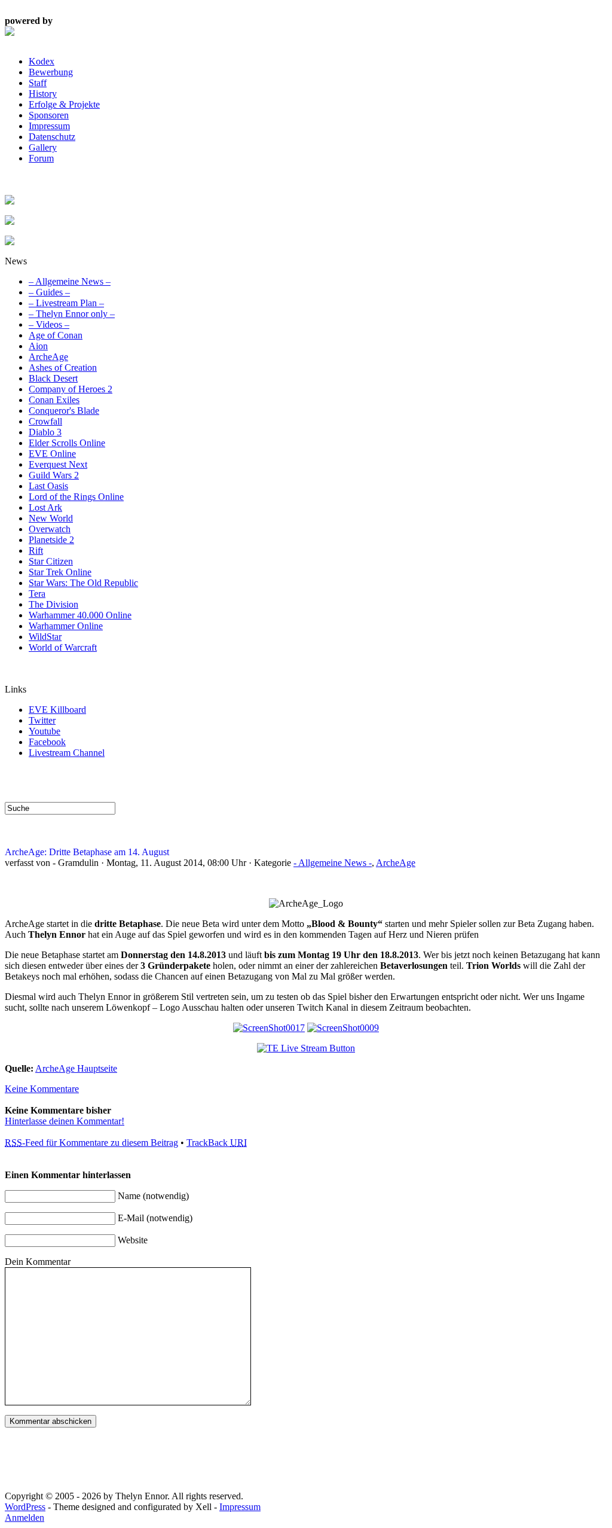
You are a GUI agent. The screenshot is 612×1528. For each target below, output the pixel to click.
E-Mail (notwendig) (155, 1218)
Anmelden (24, 1517)
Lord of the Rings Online (76, 497)
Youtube (44, 731)
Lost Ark (45, 507)
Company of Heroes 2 (70, 389)
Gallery (43, 147)
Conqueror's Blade (64, 410)
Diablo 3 (45, 432)
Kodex (41, 61)
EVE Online (52, 454)
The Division (53, 604)
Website (133, 1240)
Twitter (42, 720)
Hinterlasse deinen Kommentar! (64, 1121)
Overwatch (50, 529)
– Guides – (49, 292)
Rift (36, 550)
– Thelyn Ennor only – (72, 314)
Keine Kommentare (42, 1089)
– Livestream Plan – (66, 303)
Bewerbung (51, 72)
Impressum (49, 126)
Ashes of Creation (63, 367)
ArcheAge (48, 357)
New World (51, 518)
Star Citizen (51, 561)
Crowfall (45, 421)
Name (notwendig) (153, 1196)
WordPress (25, 1507)
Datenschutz (52, 137)
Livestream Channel (67, 753)
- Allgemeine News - (332, 863)
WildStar (45, 637)
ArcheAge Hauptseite (76, 1068)
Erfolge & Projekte (64, 104)
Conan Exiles (54, 400)
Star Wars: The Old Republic (83, 583)
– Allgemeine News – (70, 281)
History (43, 94)
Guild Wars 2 (54, 475)
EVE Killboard (57, 709)
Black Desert (53, 378)
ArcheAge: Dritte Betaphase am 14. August (87, 852)
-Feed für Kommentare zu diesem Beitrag (91, 1142)
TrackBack (216, 1142)
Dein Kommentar (38, 1261)
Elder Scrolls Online (67, 443)
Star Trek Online (60, 572)
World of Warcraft (63, 647)
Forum (41, 158)
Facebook (47, 742)
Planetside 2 (51, 540)
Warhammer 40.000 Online (80, 615)
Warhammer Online (66, 626)
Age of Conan (55, 335)
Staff (38, 83)
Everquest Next (58, 464)
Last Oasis (48, 486)
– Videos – (49, 324)
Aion (38, 346)
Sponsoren (49, 115)
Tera (37, 593)
